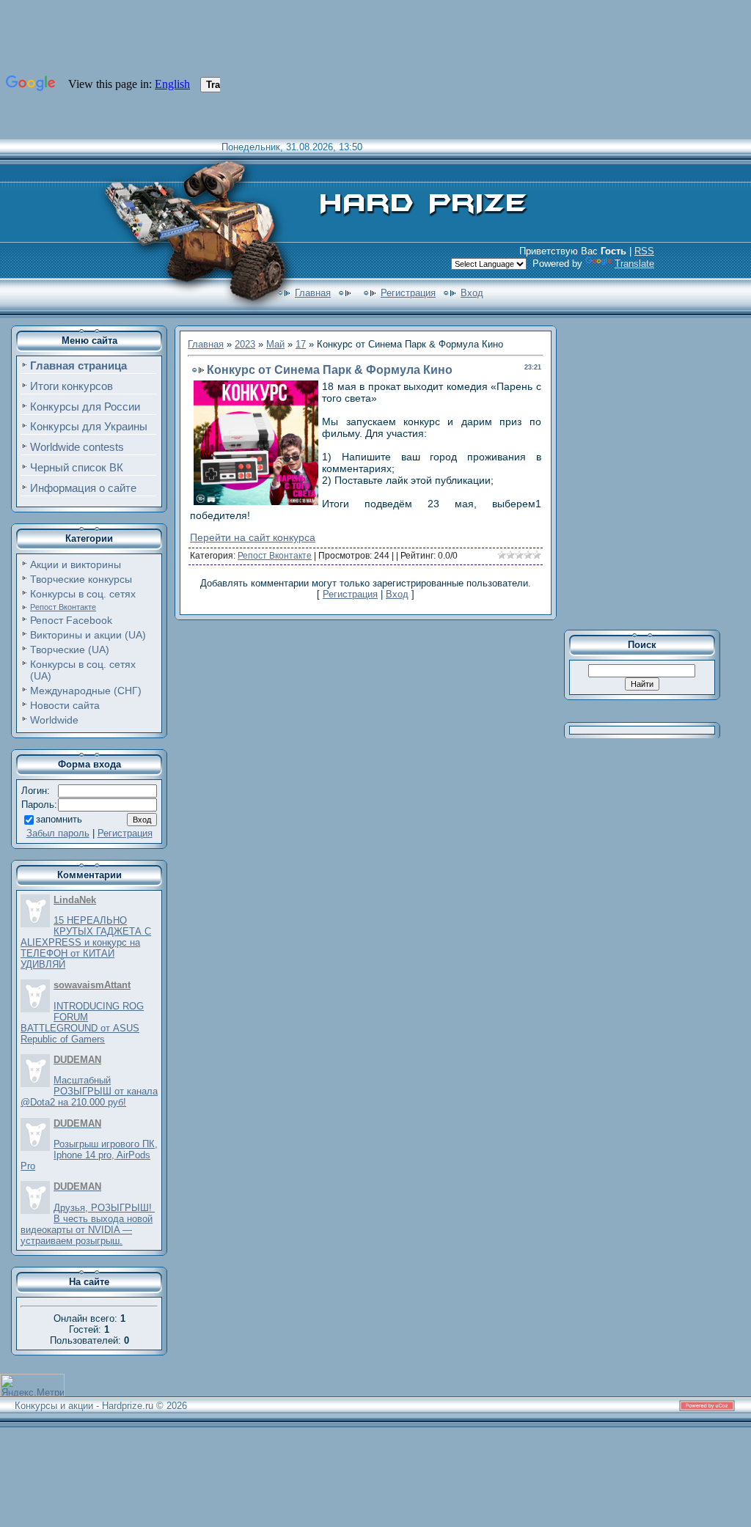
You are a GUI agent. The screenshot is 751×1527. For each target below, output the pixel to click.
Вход (472, 292)
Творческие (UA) (69, 649)
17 (301, 344)
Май (275, 344)
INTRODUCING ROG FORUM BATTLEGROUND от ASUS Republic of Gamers (82, 1023)
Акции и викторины (75, 564)
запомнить (59, 819)
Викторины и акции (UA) (88, 635)
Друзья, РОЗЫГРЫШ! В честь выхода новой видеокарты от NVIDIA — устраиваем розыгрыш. (88, 1224)
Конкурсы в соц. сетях (83, 594)
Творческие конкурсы (81, 579)
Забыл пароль (57, 833)
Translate (634, 263)
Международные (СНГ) (86, 690)
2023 (245, 344)
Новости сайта (65, 705)
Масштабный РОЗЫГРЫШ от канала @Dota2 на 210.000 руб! (89, 1091)
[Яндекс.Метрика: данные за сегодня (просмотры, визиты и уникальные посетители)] (32, 1385)
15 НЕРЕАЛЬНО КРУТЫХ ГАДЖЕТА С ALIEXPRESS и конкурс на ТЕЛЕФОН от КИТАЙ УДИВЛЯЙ (86, 942)
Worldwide (54, 720)
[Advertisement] (652, 472)
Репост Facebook (71, 620)
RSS (644, 251)
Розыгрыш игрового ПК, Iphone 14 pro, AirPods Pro (89, 1154)
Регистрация (408, 292)
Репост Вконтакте (63, 607)
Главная (313, 292)
